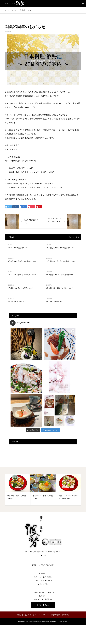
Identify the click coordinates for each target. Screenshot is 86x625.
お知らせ (20, 615)
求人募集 (28, 615)
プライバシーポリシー (41, 615)
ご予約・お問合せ (43, 605)
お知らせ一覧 (72, 237)
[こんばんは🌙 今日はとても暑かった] (26, 344)
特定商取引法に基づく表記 (60, 615)
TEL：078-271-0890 (43, 565)
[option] (17, 489)
